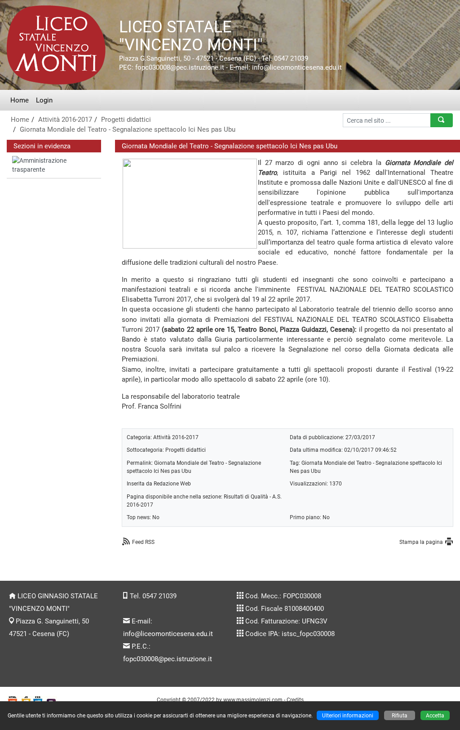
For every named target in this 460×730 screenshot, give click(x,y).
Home (19, 100)
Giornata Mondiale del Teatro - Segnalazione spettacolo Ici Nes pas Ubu (127, 129)
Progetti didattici (126, 120)
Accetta (435, 715)
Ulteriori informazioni (347, 715)
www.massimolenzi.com (253, 699)
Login (44, 100)
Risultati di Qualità (246, 496)
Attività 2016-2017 (65, 120)
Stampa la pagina (421, 542)
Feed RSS (143, 542)
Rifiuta (399, 715)
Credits (295, 699)
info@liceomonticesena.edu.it (168, 634)
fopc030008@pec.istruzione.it (167, 659)
